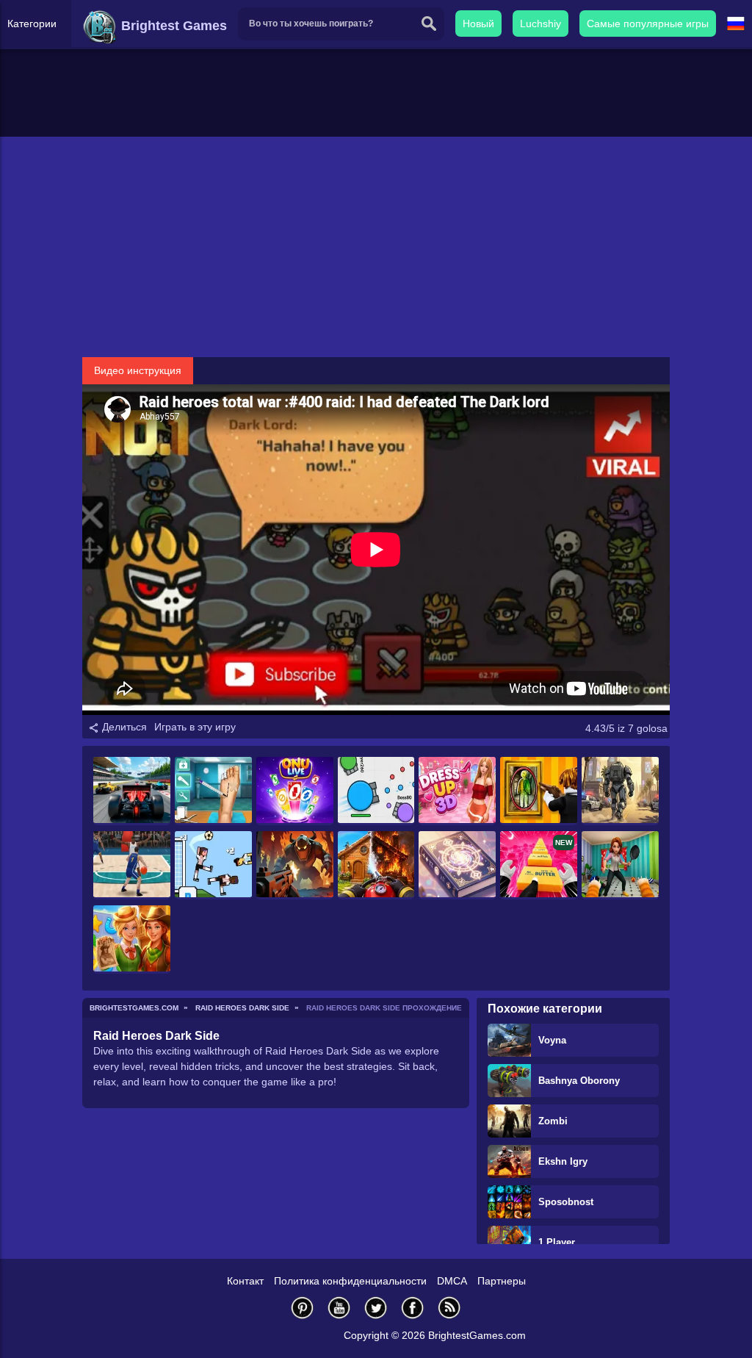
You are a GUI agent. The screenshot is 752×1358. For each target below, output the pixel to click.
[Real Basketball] (131, 865)
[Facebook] (413, 1308)
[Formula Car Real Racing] (131, 791)
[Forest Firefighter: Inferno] (376, 865)
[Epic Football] (213, 865)
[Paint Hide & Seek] (538, 791)
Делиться (123, 727)
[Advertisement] (376, 247)
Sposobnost (565, 1201)
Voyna (552, 1040)
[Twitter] (376, 1308)
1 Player (556, 1242)
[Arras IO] (376, 791)
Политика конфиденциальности (350, 1281)
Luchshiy (540, 23)
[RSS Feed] (449, 1308)
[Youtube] (339, 1308)
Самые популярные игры (648, 23)
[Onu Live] (294, 791)
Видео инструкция (137, 370)
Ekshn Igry (563, 1161)
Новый (478, 23)
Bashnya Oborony (579, 1080)
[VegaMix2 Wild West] (131, 939)
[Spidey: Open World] (620, 791)
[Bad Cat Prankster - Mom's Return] (620, 865)
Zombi (553, 1121)
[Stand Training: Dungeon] (294, 865)
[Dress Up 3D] (457, 791)
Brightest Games (172, 25)
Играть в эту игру (195, 727)
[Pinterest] (302, 1308)
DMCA (452, 1281)
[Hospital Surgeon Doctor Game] (213, 791)
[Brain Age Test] (457, 865)
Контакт (245, 1281)
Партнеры (501, 1281)
